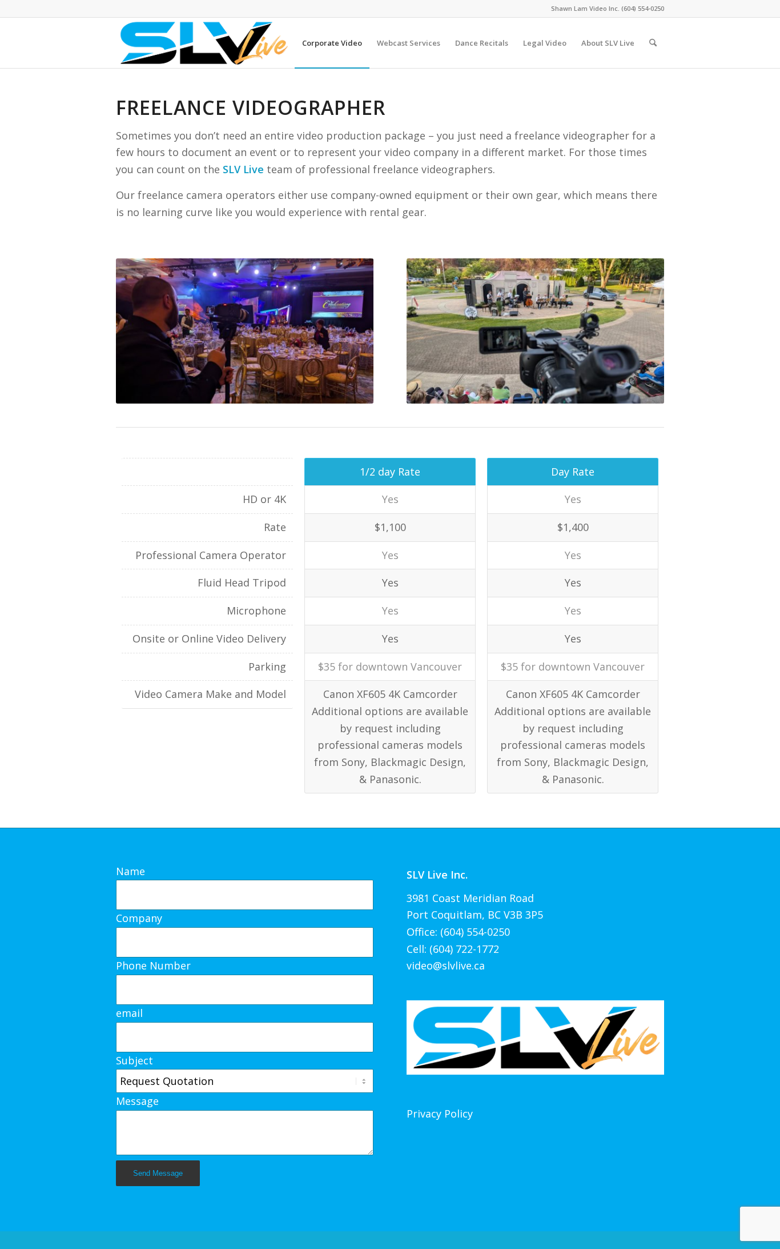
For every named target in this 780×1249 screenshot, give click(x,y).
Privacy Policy (440, 1113)
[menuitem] (332, 43)
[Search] (653, 43)
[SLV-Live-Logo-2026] (203, 43)
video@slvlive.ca (446, 965)
